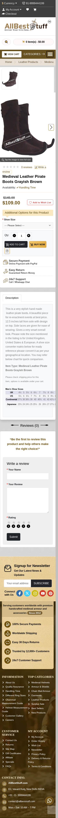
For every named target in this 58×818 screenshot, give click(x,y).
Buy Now (39, 244)
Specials (9, 762)
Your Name (14, 469)
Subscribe (41, 583)
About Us (10, 682)
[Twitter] (27, 593)
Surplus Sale (37, 704)
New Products (38, 712)
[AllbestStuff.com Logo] (28, 24)
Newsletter (36, 749)
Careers (9, 720)
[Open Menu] (50, 54)
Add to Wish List (42, 202)
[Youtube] (42, 593)
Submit (14, 536)
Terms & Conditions (41, 766)
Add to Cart (17, 244)
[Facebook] (19, 593)
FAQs (8, 766)
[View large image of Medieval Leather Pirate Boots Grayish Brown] (10, 79)
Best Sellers (37, 708)
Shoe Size (9, 219)
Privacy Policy (38, 754)
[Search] (6, 42)
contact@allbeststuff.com (21, 801)
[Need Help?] (7, 251)
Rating (12, 517)
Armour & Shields (40, 686)
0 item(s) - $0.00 (35, 41)
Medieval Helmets (40, 682)
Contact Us (11, 740)
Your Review (15, 484)
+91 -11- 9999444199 (19, 795)
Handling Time (12, 691)
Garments (36, 695)
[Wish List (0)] (27, 9)
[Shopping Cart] (35, 9)
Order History (38, 741)
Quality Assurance (14, 686)
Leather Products (28, 62)
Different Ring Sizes (15, 695)
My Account (37, 737)
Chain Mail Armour (40, 691)
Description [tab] (12, 298)
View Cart (13, 54)
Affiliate (9, 757)
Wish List (36, 745)
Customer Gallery (14, 715)
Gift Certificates (13, 753)
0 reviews (26, 167)
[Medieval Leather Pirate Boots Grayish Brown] (28, 127)
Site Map (10, 749)
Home (8, 62)
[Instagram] (35, 593)
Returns (9, 744)
